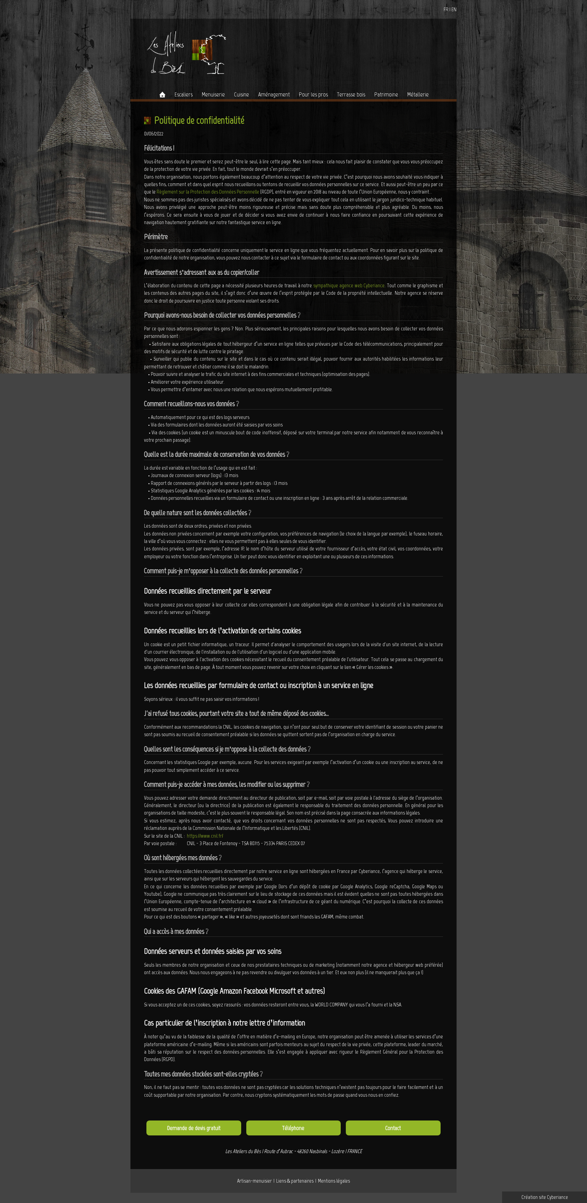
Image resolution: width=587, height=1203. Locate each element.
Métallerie (418, 94)
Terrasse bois (351, 94)
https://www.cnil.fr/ (205, 836)
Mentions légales (334, 1181)
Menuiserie (213, 94)
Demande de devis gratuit (193, 1128)
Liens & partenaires (295, 1181)
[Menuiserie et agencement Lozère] (184, 52)
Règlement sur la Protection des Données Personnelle (208, 191)
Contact (393, 1128)
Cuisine (241, 94)
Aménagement (274, 94)
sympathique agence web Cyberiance (349, 285)
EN (454, 9)
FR (446, 9)
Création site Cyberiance (544, 1197)
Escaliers (184, 94)
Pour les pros (313, 94)
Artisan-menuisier (254, 1181)
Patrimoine (386, 94)
